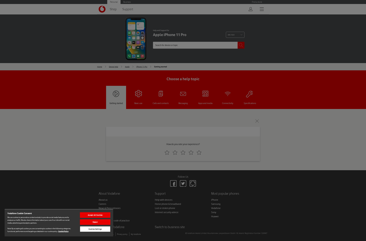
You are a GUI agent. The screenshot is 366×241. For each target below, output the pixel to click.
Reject (95, 222)
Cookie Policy (63, 231)
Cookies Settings (95, 229)
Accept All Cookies (95, 215)
